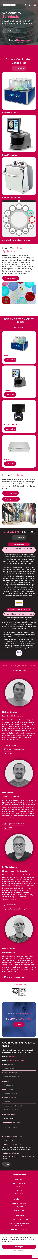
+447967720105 (11, 905)
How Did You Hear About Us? (13, 1136)
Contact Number (12, 1073)
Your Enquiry (11, 1122)
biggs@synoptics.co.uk (13, 909)
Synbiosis (9, 5)
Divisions (19, 1187)
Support (20, 1024)
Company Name (12, 1106)
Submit (6, 1164)
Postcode (5, 1081)
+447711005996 (11, 745)
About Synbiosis (12, 278)
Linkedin (9, 753)
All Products (20, 327)
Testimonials (20, 538)
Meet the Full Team (20, 670)
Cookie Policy (19, 1210)
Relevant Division (9, 1114)
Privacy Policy (19, 1206)
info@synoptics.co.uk (19, 1229)
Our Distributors (12, 493)
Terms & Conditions (19, 1203)
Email (8, 1089)
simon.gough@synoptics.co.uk (15, 977)
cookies (11, 1237)
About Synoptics (19, 1183)
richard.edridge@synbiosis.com (16, 749)
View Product (10, 360)
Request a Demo (12, 30)
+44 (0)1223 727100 (19, 1219)
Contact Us (20, 68)
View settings (19, 1251)
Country (9, 1098)
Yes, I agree (19, 1247)
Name (8, 1064)
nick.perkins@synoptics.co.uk (15, 824)
